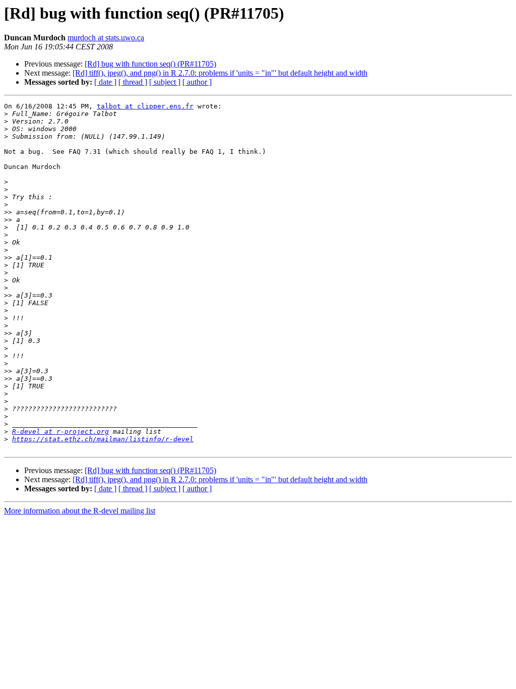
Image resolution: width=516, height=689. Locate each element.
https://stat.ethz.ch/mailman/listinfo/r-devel (103, 439)
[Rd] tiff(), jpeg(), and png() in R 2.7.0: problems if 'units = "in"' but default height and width (220, 73)
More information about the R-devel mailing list (79, 510)
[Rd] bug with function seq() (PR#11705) (150, 64)
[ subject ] (164, 82)
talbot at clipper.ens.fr (145, 106)
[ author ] (197, 82)
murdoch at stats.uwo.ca (106, 37)
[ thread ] (132, 82)
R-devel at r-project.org (60, 431)
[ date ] (105, 82)
